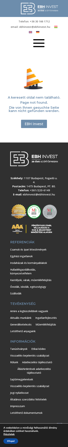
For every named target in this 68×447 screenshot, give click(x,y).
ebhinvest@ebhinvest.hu (39, 194)
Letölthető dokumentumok (26, 412)
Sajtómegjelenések (21, 379)
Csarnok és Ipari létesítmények (28, 249)
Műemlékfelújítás (46, 324)
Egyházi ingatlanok (21, 256)
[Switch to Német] (37, 33)
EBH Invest (34, 123)
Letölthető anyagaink (23, 331)
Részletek (9, 434)
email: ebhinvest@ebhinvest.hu (30, 27)
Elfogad (11, 441)
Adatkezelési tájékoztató (37, 362)
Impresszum (17, 406)
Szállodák (15, 293)
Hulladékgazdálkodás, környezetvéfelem (23, 271)
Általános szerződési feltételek (28, 399)
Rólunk (14, 362)
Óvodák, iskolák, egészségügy (28, 286)
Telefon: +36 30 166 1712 (34, 21)
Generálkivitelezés (21, 324)
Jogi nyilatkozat (19, 392)
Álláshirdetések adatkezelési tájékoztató (34, 370)
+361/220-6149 (40, 190)
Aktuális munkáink (20, 317)
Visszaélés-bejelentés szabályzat (29, 355)
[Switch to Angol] (30, 33)
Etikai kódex (38, 349)
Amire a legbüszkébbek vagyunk (29, 311)
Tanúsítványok (18, 349)
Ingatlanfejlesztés (46, 317)
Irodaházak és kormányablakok (28, 263)
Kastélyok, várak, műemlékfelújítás (30, 280)
